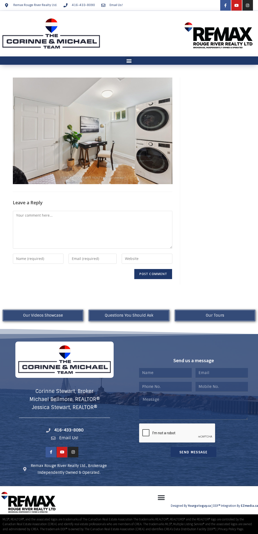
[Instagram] (247, 5)
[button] (129, 60)
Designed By (179, 506)
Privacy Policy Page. (231, 529)
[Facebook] (225, 5)
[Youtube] (236, 5)
